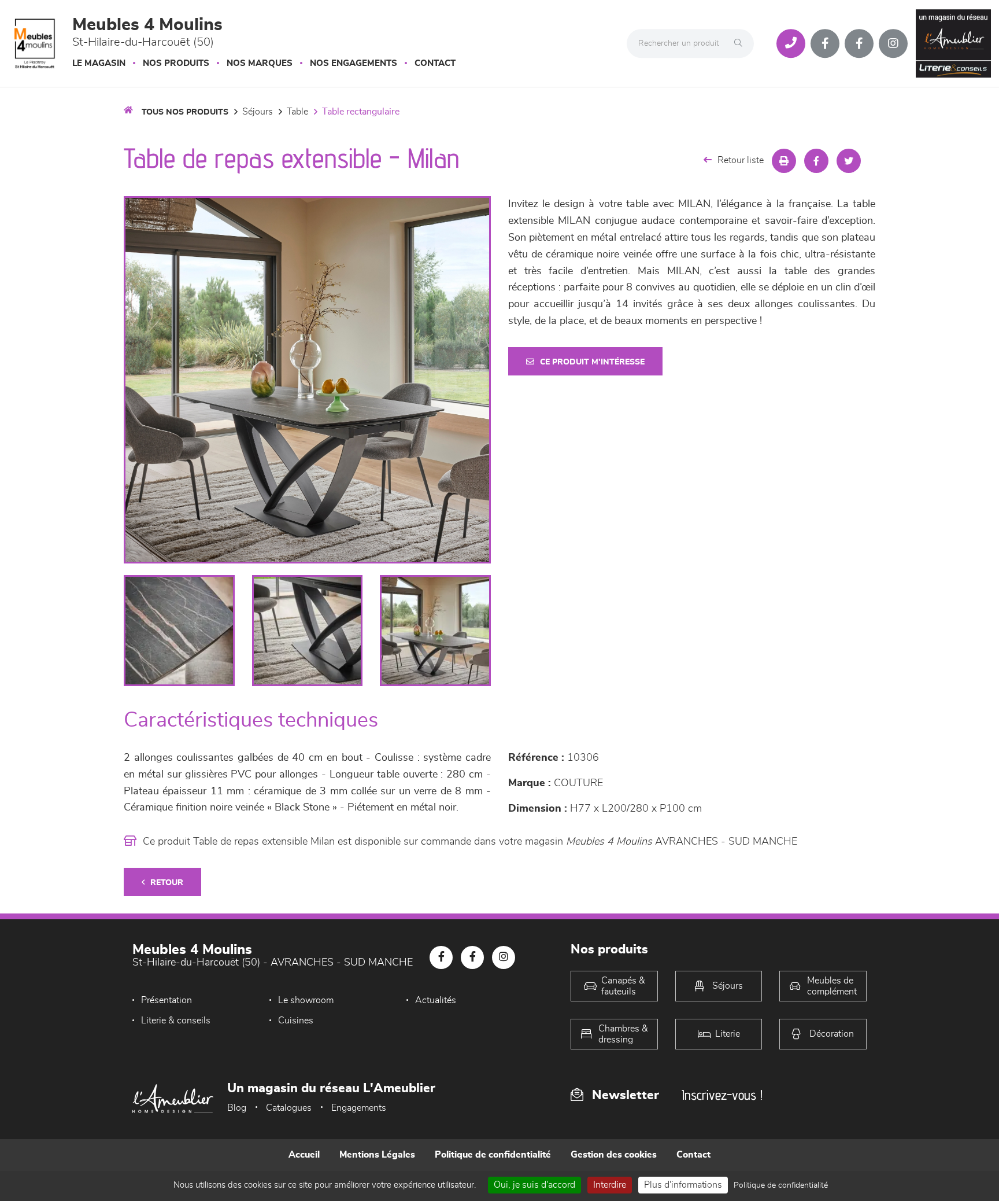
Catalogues (289, 1107)
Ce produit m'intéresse (592, 362)
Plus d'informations (683, 1184)
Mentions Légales (377, 1154)
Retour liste (740, 160)
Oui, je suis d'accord (534, 1184)
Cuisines (295, 1020)
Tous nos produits (185, 112)
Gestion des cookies (614, 1154)
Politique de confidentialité (493, 1154)
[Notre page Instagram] (893, 43)
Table (297, 111)
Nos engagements (353, 63)
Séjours (257, 111)
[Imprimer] (784, 161)
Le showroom (306, 1000)
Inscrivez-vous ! (722, 1094)
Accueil (304, 1154)
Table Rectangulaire (360, 111)
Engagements (358, 1107)
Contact (435, 63)
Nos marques (260, 63)
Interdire (609, 1184)
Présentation (166, 1000)
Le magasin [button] (98, 63)
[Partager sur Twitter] (849, 161)
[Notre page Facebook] (825, 43)
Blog (236, 1107)
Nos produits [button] (176, 63)
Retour (166, 883)
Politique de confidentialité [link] (781, 1185)
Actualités (435, 1000)
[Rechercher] (741, 43)
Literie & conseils (175, 1020)
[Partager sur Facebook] (816, 161)
